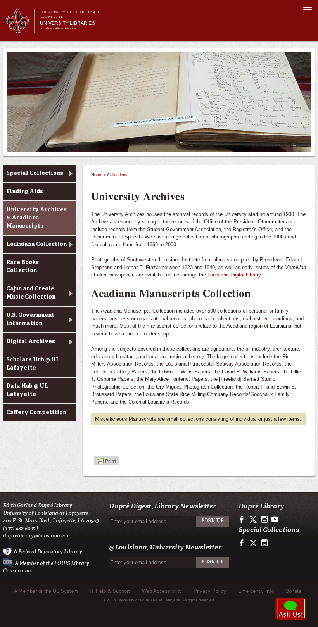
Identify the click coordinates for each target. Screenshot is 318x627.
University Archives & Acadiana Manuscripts (36, 218)
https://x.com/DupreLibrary (254, 519)
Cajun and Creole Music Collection (30, 293)
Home (96, 175)
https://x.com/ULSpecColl (254, 543)
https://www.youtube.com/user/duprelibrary (275, 519)
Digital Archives (30, 341)
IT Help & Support (110, 591)
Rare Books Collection (22, 266)
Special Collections (34, 173)
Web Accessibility (162, 591)
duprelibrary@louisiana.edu (36, 535)
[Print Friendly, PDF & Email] (106, 462)
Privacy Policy (210, 591)
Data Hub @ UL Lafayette (27, 390)
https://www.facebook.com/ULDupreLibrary (243, 519)
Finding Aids (24, 191)
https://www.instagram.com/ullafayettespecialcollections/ (264, 543)
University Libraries (67, 23)
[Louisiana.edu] (20, 30)
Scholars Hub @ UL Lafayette (33, 364)
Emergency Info (256, 591)
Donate (293, 591)
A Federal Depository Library (48, 551)
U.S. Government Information (30, 319)
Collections (117, 175)
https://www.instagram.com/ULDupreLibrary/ (264, 519)
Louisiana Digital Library (234, 275)
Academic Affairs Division (58, 28)
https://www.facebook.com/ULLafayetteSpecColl (243, 543)
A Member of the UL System (46, 591)
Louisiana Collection (36, 244)
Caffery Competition (36, 412)
